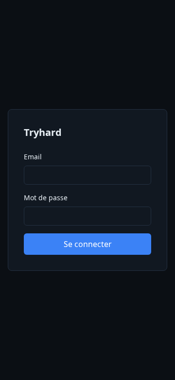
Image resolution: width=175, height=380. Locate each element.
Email (33, 156)
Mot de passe (46, 197)
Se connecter (88, 244)
